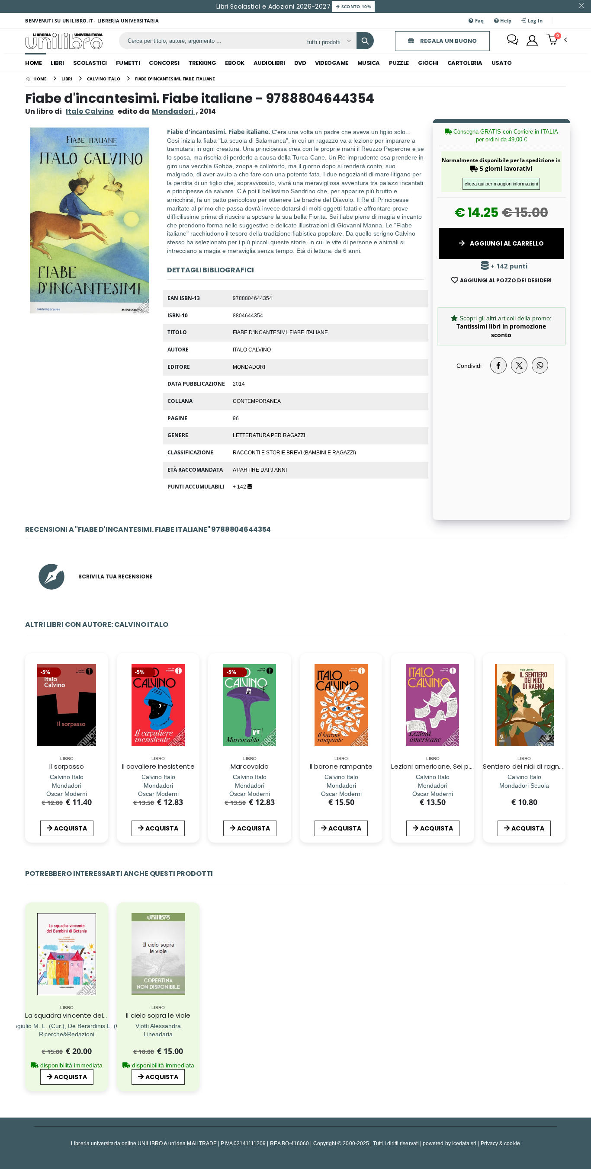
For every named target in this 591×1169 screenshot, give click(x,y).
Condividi (469, 365)
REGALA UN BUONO (448, 41)
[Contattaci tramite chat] (512, 40)
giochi (428, 63)
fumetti (128, 63)
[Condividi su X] (519, 365)
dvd (300, 63)
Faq (479, 20)
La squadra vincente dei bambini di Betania (95, 1015)
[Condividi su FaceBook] (498, 365)
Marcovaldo (250, 766)
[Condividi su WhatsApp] (540, 365)
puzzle (399, 63)
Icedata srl (464, 1143)
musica (368, 63)
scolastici (90, 63)
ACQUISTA (70, 828)
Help (505, 20)
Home (33, 63)
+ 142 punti (508, 266)
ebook (234, 63)
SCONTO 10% (355, 6)
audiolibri (269, 63)
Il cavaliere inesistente (158, 766)
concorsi (164, 63)
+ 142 (240, 486)
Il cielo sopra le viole (158, 1015)
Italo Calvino (90, 111)
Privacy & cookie (500, 1143)
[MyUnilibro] (532, 40)
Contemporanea (257, 400)
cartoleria (464, 63)
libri (57, 63)
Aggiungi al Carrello (506, 243)
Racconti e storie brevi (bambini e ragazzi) (294, 452)
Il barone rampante (341, 766)
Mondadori (249, 366)
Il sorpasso (66, 766)
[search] (365, 40)
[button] (556, 40)
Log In (535, 20)
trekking (202, 63)
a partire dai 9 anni (260, 469)
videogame (331, 63)
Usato (501, 63)
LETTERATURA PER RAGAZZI (269, 434)
